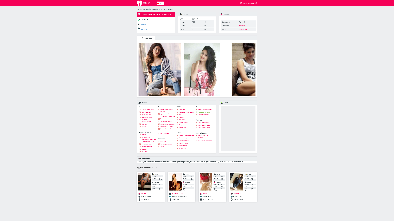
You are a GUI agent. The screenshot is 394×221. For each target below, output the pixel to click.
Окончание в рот (203, 122)
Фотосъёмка (146, 137)
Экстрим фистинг (203, 114)
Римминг (144, 151)
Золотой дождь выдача (203, 136)
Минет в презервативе (186, 135)
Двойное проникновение (146, 120)
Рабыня (181, 117)
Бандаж (181, 125)
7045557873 (176, 199)
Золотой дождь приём (205, 140)
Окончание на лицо (204, 128)
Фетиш (144, 126)
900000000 (145, 199)
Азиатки (242, 26)
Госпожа (182, 109)
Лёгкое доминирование (186, 112)
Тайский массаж (165, 119)
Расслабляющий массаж (165, 130)
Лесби (162, 146)
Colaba (143, 24)
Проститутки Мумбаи (144, 9)
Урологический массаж (167, 116)
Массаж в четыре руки (167, 124)
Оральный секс (146, 114)
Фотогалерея (147, 38)
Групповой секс (147, 117)
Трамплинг (182, 127)
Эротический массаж (167, 114)
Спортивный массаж (166, 126)
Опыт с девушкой (184, 138)
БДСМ (181, 114)
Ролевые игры (183, 122)
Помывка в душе (147, 146)
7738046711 (145, 20)
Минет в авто (183, 143)
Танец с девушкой (166, 144)
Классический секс (148, 109)
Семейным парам (147, 144)
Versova (144, 29)
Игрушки (144, 124)
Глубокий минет (184, 140)
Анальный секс (146, 112)
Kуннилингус (183, 145)
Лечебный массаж (166, 121)
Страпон (182, 120)
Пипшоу (144, 149)
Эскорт (144, 134)
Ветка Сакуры (164, 133)
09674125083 (238, 199)
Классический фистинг (205, 109)
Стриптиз (163, 141)
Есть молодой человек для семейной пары (149, 140)
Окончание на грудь (204, 125)
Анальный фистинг (204, 112)
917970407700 (208, 199)
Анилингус (182, 148)
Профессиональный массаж (166, 110)
